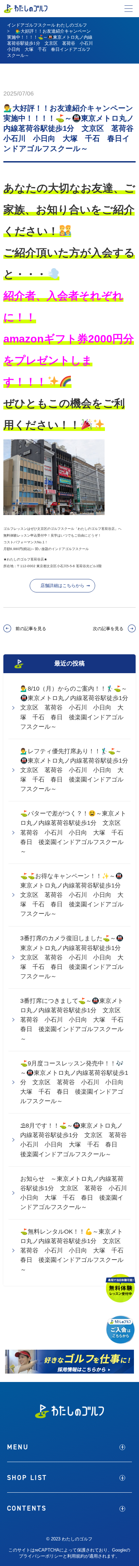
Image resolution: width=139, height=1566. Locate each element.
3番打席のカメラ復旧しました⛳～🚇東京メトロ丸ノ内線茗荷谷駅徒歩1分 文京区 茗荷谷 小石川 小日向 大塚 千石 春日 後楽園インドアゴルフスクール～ (73, 957)
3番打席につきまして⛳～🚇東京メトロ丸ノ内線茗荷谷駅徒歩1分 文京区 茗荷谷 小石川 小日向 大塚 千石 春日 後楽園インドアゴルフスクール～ (75, 1019)
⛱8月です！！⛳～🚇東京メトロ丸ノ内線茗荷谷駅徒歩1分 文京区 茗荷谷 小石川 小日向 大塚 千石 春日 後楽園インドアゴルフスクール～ (75, 1139)
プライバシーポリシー (41, 1556)
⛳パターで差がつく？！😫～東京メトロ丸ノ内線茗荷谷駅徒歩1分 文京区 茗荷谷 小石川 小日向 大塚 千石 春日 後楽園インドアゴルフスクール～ (75, 832)
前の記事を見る (31, 628)
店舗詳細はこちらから (62, 585)
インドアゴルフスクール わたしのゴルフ (47, 25)
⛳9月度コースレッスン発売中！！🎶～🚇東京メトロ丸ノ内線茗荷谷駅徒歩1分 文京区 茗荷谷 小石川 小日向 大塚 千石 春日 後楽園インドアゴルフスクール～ (75, 1082)
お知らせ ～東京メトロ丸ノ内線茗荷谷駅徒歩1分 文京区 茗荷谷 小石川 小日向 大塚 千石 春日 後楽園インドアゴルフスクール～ (75, 1192)
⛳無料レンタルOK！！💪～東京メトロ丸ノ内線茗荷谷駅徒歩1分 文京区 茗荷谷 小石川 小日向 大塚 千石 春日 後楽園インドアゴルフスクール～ (75, 1250)
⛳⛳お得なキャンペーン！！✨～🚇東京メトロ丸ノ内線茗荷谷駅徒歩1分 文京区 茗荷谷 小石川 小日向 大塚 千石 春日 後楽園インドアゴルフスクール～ (73, 895)
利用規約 (76, 1556)
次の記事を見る (108, 628)
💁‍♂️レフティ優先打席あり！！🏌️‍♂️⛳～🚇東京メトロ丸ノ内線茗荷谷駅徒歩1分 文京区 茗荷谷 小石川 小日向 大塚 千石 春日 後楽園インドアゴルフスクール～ (75, 770)
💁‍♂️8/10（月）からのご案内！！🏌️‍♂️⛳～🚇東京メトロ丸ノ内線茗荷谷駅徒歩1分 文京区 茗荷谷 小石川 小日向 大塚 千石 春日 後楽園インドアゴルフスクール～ (75, 707)
